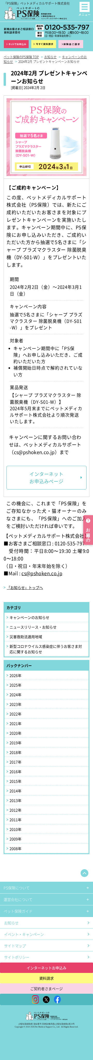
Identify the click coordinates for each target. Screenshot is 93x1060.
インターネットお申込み (46, 967)
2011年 (15, 819)
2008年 (15, 848)
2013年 (15, 800)
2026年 (15, 675)
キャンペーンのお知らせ (29, 617)
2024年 (15, 694)
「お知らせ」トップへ (25, 587)
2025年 (15, 685)
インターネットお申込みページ (46, 477)
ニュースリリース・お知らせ (33, 627)
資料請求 (43, 44)
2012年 (15, 810)
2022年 (15, 713)
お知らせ (11, 922)
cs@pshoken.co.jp (41, 573)
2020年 (15, 733)
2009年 (15, 838)
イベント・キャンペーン (24, 934)
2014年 (15, 790)
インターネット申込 (16, 44)
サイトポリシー (16, 957)
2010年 (15, 829)
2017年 (15, 761)
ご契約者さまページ (46, 988)
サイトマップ (15, 945)
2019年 (15, 742)
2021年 (15, 723)
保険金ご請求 (70, 44)
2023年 (15, 704)
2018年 (15, 752)
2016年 (15, 771)
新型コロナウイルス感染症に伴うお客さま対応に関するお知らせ (46, 649)
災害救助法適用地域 (26, 636)
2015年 (15, 781)
